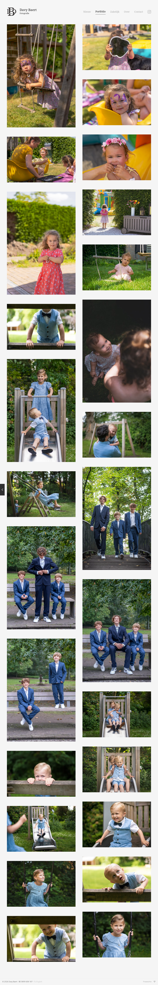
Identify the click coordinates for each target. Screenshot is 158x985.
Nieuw (87, 11)
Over (127, 11)
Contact (138, 11)
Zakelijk (114, 11)
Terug (2, 489)
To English (38, 981)
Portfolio (100, 11)
